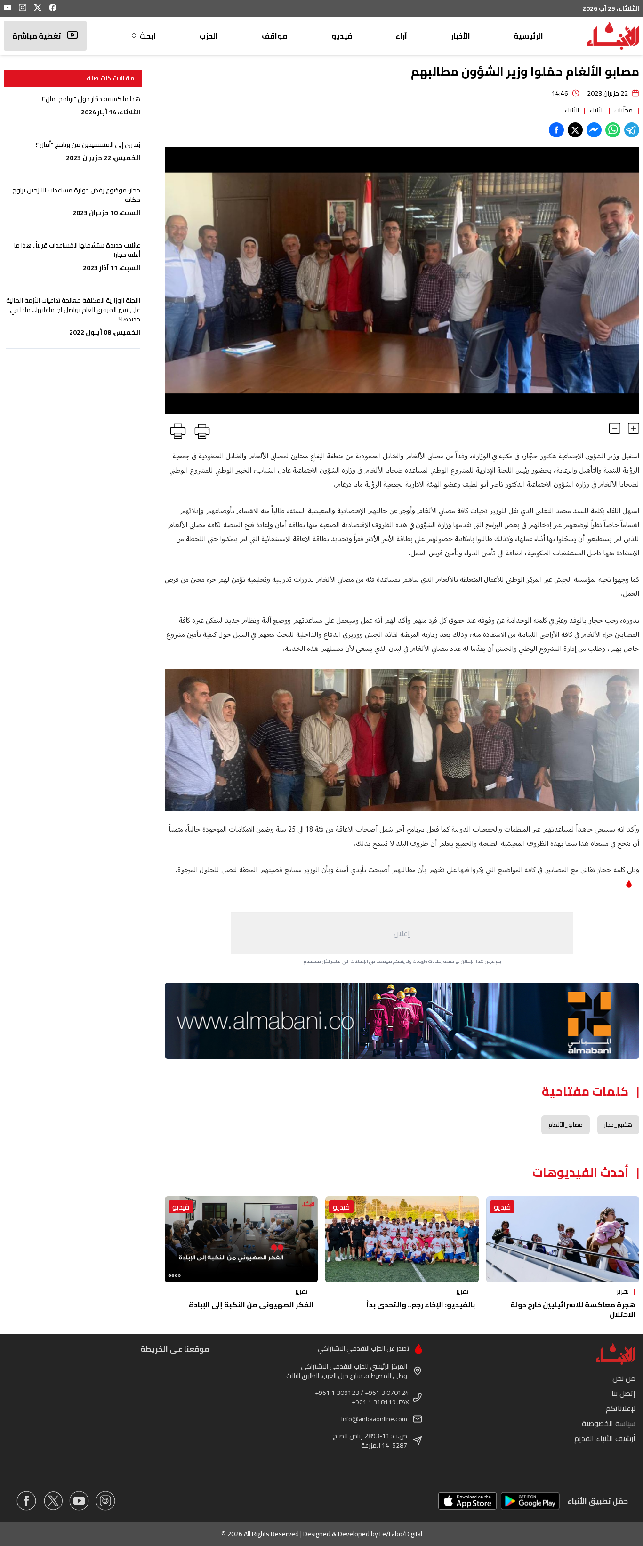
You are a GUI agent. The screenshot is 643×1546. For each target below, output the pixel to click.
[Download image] (173, 405)
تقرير (623, 1291)
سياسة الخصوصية (608, 1423)
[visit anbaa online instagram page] (105, 1501)
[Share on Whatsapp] (612, 129)
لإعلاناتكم (620, 1408)
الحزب (208, 35)
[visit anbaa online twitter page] (52, 1501)
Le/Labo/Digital (400, 1534)
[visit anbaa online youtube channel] (79, 1501)
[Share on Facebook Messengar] (594, 129)
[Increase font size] (633, 428)
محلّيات (623, 110)
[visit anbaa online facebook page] (26, 1501)
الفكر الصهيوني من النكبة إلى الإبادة (251, 1305)
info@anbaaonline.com (374, 1419)
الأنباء (596, 110)
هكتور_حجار (618, 1124)
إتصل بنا (623, 1393)
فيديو (341, 35)
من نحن (623, 1378)
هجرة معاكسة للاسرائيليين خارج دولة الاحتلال (572, 1309)
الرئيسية (528, 35)
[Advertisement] (402, 933)
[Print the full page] (200, 429)
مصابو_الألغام (565, 1124)
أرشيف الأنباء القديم (604, 1438)
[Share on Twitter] (575, 129)
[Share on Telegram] (631, 129)
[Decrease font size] (614, 428)
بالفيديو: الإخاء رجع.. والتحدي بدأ (420, 1305)
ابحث (147, 35)
